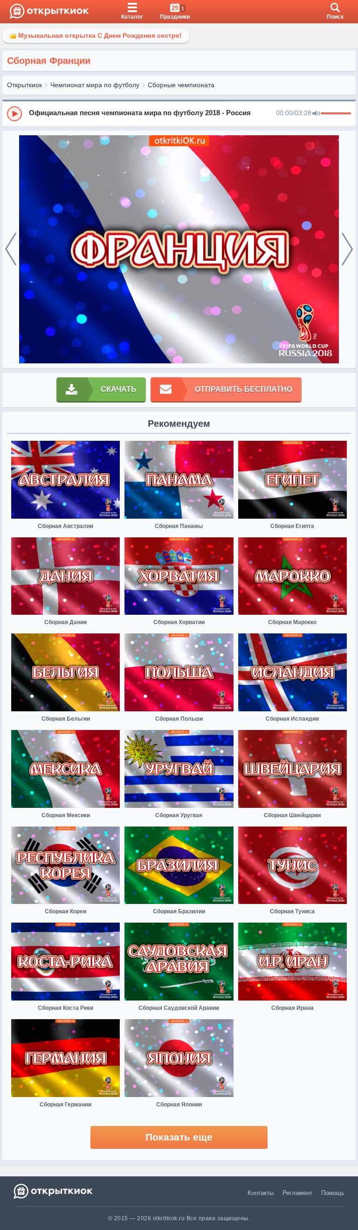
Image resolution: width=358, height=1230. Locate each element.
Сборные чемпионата (181, 85)
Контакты (261, 1192)
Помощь (332, 1192)
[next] (347, 249)
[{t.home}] (54, 1191)
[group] (179, 113)
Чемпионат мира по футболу (94, 85)
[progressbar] (336, 114)
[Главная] (49, 11)
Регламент (297, 1192)
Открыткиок (24, 85)
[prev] (11, 249)
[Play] (14, 113)
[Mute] (316, 113)
